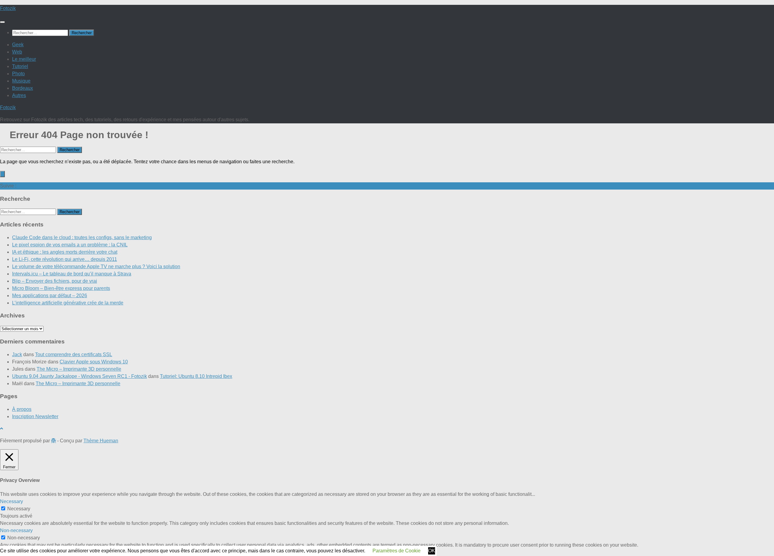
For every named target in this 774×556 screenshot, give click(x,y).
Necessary (18, 508)
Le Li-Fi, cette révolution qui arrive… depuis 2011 (64, 259)
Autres (19, 95)
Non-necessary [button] (16, 530)
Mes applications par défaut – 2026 (49, 295)
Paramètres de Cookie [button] (396, 550)
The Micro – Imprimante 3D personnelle (79, 369)
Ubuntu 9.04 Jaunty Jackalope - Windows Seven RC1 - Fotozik (79, 376)
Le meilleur (24, 59)
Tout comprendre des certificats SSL (73, 354)
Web (17, 51)
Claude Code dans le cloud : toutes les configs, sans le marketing (82, 237)
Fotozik (8, 8)
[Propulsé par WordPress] (53, 440)
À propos (21, 409)
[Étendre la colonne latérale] (2, 174)
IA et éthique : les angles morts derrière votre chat (64, 252)
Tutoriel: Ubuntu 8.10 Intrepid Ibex (196, 376)
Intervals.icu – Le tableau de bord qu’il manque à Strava (71, 273)
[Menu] (2, 22)
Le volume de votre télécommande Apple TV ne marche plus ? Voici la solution (96, 266)
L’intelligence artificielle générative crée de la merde (67, 302)
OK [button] (431, 550)
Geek (18, 44)
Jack (17, 354)
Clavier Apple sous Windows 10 (94, 361)
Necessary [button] (11, 501)
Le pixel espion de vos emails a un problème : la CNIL (70, 244)
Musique (21, 80)
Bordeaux (22, 88)
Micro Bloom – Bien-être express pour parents (61, 288)
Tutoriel (20, 66)
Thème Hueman (100, 440)
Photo (18, 73)
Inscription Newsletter (35, 416)
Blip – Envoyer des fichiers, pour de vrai (54, 281)
